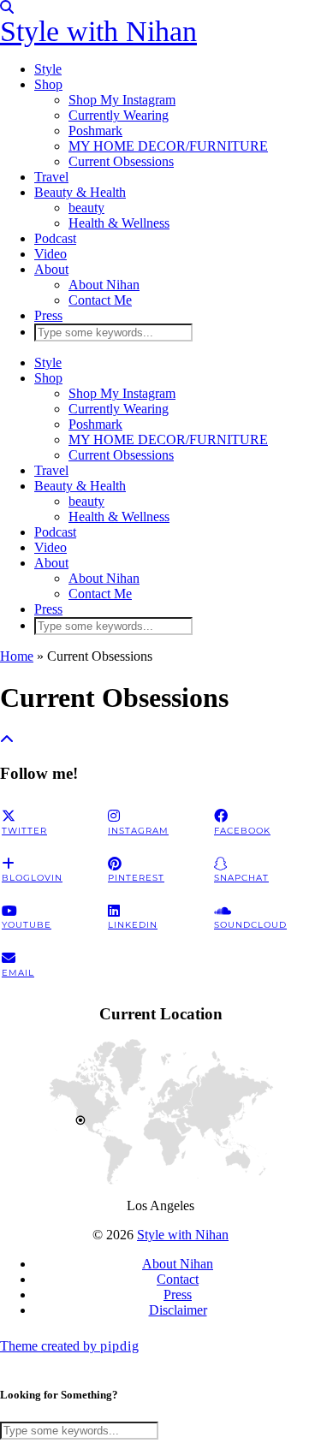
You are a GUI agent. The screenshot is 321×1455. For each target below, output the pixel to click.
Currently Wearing (118, 115)
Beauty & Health (80, 192)
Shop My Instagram (121, 99)
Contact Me (100, 300)
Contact (178, 1279)
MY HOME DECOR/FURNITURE (168, 146)
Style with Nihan (98, 31)
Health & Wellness (118, 223)
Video (50, 253)
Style (48, 69)
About (51, 269)
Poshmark (95, 130)
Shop (48, 84)
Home (16, 656)
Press (48, 315)
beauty (86, 207)
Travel (51, 176)
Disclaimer (178, 1310)
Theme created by (70, 1346)
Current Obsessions (121, 161)
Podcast (55, 238)
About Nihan (104, 284)
